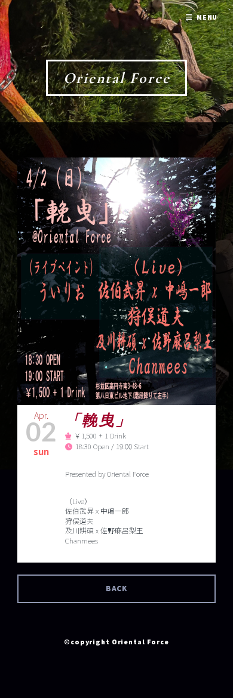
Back (117, 588)
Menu (207, 17)
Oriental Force (116, 78)
